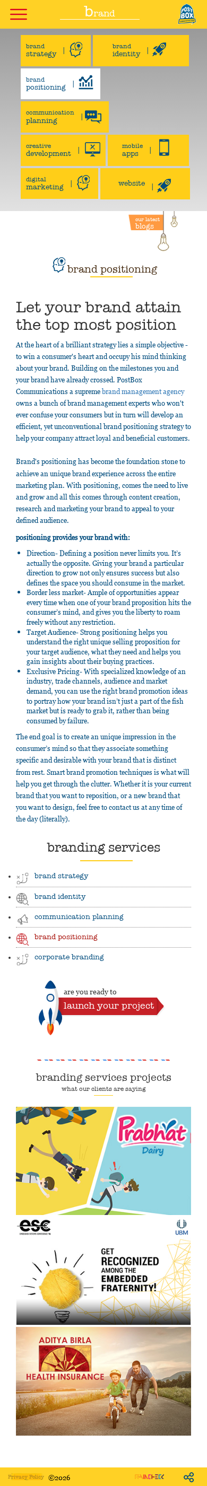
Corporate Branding (69, 956)
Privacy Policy (26, 1476)
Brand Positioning (66, 936)
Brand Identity (59, 896)
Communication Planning (79, 916)
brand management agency (143, 391)
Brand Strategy (61, 875)
